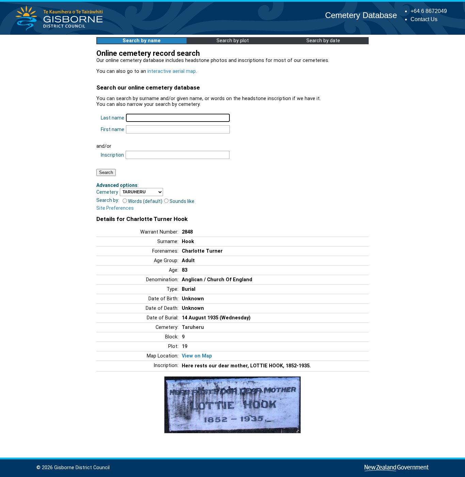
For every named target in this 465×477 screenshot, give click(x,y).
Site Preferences (115, 208)
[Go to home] (61, 30)
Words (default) (145, 201)
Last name (112, 118)
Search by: (107, 200)
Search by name (142, 41)
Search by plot (233, 41)
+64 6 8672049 (429, 11)
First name (112, 129)
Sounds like (182, 201)
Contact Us (424, 19)
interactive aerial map (171, 71)
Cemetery (107, 192)
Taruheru (193, 327)
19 (184, 346)
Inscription (112, 155)
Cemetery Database (361, 15)
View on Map (197, 356)
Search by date (323, 41)
